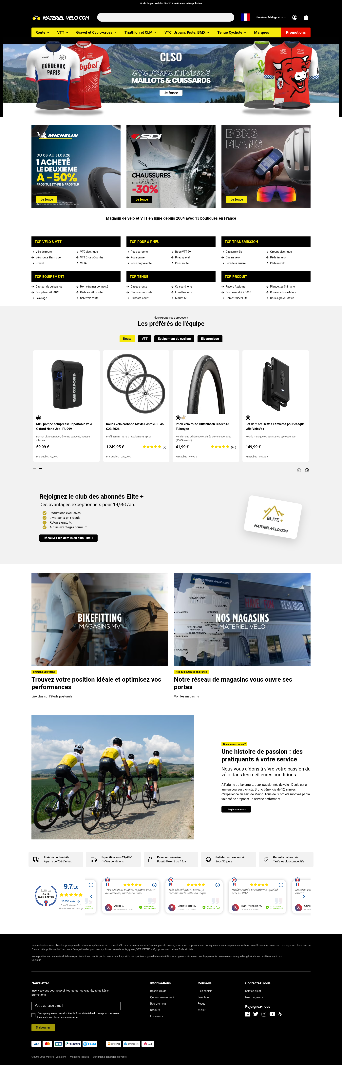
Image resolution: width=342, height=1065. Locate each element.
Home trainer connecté (94, 286)
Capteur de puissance (49, 286)
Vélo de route (44, 251)
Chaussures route (141, 292)
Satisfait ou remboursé (230, 857)
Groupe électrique (281, 251)
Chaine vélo (233, 257)
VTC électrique (89, 251)
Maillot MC (181, 298)
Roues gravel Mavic (282, 298)
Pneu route (182, 263)
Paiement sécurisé (169, 857)
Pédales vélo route (91, 292)
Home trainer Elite (236, 298)
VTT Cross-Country (92, 257)
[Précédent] (299, 470)
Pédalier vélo (278, 257)
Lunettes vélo (183, 292)
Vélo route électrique (48, 257)
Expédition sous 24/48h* (117, 857)
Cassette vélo (234, 251)
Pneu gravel (182, 257)
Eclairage (41, 298)
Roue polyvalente (141, 263)
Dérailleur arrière (236, 263)
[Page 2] (40, 468)
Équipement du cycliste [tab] (174, 339)
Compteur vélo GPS (47, 292)
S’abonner (43, 1027)
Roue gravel (138, 257)
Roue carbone (139, 251)
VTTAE (84, 263)
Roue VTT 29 (183, 251)
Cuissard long (183, 286)
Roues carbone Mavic (283, 292)
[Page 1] (34, 468)
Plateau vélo (277, 263)
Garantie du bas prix (285, 857)
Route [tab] (127, 339)
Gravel (40, 263)
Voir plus (36, 959)
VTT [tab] (145, 339)
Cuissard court (140, 298)
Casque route (139, 286)
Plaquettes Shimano (282, 286)
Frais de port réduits (56, 857)
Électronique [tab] (210, 339)
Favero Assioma (235, 286)
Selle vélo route (89, 298)
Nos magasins (254, 997)
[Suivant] (307, 470)
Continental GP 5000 (238, 292)
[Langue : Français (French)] (245, 17)
